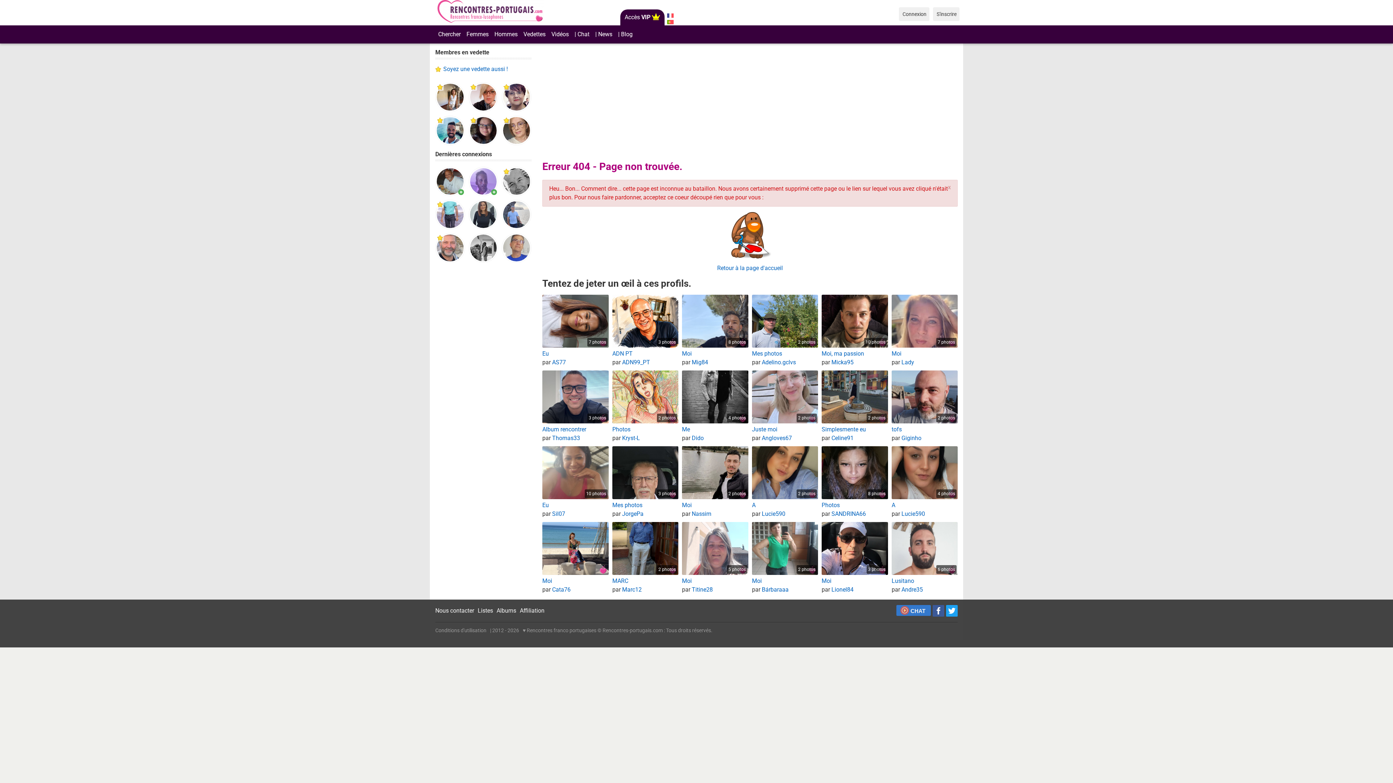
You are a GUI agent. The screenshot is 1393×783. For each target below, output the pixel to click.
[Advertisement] (483, 380)
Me (686, 429)
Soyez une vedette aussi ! (475, 69)
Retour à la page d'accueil (750, 268)
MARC (620, 580)
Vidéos (560, 34)
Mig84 (700, 362)
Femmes (478, 34)
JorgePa (633, 513)
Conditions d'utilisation (460, 630)
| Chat (582, 34)
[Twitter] (952, 611)
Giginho (911, 438)
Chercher (449, 34)
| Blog (625, 34)
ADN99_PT (636, 362)
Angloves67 (777, 438)
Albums (506, 610)
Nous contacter (454, 610)
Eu (545, 353)
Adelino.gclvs (779, 362)
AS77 (559, 362)
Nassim (701, 513)
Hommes (506, 34)
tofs (897, 429)
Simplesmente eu (844, 429)
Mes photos (767, 353)
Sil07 (558, 513)
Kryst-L (631, 438)
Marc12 (632, 589)
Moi (687, 353)
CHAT (918, 611)
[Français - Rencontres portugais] (670, 15)
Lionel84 (842, 589)
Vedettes (534, 34)
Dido (698, 438)
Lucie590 (773, 513)
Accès (637, 17)
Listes (485, 610)
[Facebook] (938, 611)
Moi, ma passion (843, 353)
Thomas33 (566, 438)
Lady (907, 362)
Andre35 (912, 589)
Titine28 (702, 589)
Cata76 (561, 589)
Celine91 (842, 438)
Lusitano (903, 580)
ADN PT (622, 353)
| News (603, 34)
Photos (621, 429)
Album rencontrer (564, 429)
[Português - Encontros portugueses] (670, 22)
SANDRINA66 (848, 513)
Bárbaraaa (775, 589)
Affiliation (532, 610)
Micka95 (842, 362)
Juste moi (764, 429)
